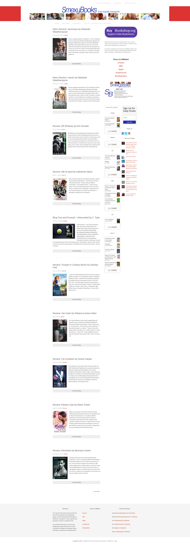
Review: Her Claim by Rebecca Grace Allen (74, 313)
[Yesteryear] (118, 247)
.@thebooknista (118, 520)
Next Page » (97, 491)
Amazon (121, 63)
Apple (121, 69)
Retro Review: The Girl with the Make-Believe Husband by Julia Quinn (131, 166)
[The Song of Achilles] (118, 127)
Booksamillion (121, 76)
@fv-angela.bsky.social (122, 513)
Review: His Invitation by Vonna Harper (72, 359)
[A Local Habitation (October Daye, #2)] (118, 223)
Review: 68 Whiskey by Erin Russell (71, 126)
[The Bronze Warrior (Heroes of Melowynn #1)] (118, 252)
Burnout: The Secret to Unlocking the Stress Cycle (110, 187)
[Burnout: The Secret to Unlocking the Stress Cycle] (118, 189)
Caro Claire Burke (109, 245)
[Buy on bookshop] (121, 37)
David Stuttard (108, 265)
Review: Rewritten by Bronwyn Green (72, 450)
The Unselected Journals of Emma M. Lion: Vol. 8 (110, 200)
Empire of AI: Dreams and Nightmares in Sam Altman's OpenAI (110, 257)
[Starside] (118, 164)
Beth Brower (108, 203)
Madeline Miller (108, 125)
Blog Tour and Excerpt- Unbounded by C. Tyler (76, 217)
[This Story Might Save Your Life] (118, 159)
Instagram (116, 528)
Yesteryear (107, 244)
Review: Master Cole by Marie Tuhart (71, 404)
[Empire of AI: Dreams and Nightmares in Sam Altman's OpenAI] (118, 258)
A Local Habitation (109, 219)
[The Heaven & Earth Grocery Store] (118, 241)
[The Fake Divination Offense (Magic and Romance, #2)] (118, 121)
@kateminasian (119, 524)
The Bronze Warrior (109, 249)
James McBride (108, 241)
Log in (115, 541)
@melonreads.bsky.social (123, 516)
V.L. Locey (108, 251)
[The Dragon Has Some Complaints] (118, 196)
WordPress (110, 541)
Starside (107, 161)
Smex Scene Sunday (131, 156)
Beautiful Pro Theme (88, 541)
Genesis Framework (101, 541)
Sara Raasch (108, 121)
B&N (121, 66)
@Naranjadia (119, 531)
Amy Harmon (108, 168)
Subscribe (129, 122)
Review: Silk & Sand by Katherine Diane (72, 171)
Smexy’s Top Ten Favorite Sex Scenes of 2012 (131, 152)
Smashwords (121, 73)
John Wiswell (108, 196)
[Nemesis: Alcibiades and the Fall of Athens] (118, 266)
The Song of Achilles (110, 123)
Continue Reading (76, 63)
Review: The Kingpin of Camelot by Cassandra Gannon (131, 177)
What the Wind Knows (110, 167)
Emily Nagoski (108, 190)
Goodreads (132, 513)
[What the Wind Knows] (118, 170)
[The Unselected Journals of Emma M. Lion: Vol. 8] (118, 202)
